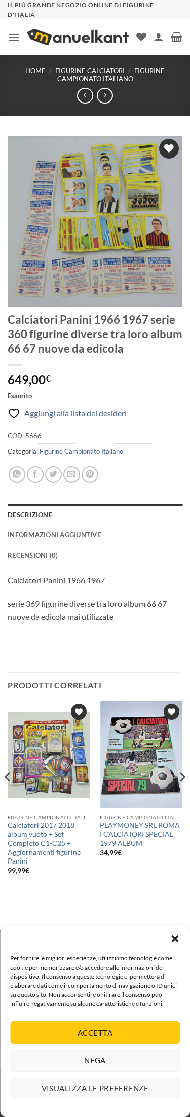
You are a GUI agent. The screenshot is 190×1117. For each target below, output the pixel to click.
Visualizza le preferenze (95, 1088)
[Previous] (8, 796)
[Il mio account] (159, 37)
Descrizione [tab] (30, 515)
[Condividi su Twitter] (53, 474)
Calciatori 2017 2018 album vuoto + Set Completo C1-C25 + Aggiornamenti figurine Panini (44, 843)
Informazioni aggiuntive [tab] (54, 535)
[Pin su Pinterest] (90, 474)
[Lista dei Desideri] (141, 37)
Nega (95, 1060)
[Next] (182, 796)
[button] (175, 939)
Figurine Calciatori (90, 71)
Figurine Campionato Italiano (111, 74)
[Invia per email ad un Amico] (71, 474)
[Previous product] (104, 96)
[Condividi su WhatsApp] (17, 474)
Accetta (95, 1032)
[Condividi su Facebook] (35, 474)
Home (35, 71)
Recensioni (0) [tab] (33, 555)
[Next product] (85, 96)
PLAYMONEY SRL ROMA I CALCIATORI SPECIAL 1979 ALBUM (140, 834)
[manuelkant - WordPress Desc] (78, 37)
